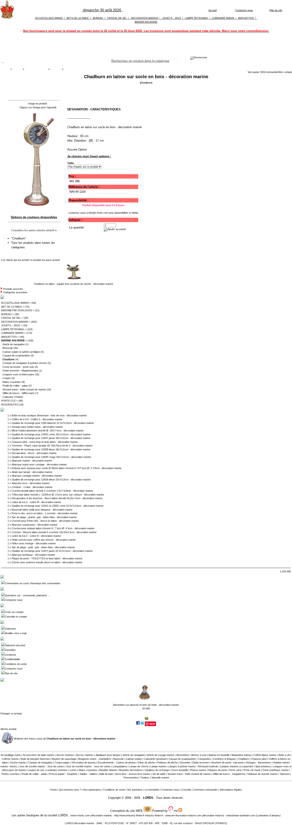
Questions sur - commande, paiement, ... (27, 595)
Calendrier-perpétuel (155, 759)
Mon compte (285, 72)
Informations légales (231, 789)
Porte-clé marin (252, 770)
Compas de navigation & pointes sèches (25, 363)
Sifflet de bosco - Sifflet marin (18, 393)
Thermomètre (130, 777)
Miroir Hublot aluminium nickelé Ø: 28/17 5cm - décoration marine (47, 430)
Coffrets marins (10, 759)
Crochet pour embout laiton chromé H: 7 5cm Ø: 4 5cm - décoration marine (53, 528)
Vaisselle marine (160, 777)
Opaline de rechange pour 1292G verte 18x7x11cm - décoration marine (51, 434)
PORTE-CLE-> (9, 400)
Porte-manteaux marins (276, 770)
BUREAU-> (7, 314)
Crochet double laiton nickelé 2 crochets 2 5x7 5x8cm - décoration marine (52, 490)
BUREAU (98, 18)
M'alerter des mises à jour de (64, 738)
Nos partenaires (92, 789)
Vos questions (135, 789)
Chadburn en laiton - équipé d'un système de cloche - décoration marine (73, 284)
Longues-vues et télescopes (18, 374)
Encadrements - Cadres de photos (117, 762)
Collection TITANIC (13, 397)
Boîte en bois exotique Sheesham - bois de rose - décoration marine (49, 415)
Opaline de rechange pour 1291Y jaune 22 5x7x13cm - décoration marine (52, 551)
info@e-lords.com (98, 212)
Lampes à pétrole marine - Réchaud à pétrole (193, 766)
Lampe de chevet (138, 766)
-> (14, 340)
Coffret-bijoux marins (264, 755)
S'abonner (10, 628)
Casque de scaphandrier (16, 355)
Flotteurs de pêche (167, 762)
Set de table (158, 774)
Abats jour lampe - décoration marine (32, 472)
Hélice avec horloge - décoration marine (34, 543)
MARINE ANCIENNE (146, 22)
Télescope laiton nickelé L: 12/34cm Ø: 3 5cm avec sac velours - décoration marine (58, 494)
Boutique (17, 69)
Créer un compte (14, 612)
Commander (271, 72)
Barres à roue (199, 755)
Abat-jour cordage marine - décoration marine (37, 475)
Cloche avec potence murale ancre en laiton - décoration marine (47, 562)
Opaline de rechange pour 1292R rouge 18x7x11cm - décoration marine (51, 457)
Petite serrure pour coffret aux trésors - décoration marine (44, 539)
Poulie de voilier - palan (15, 385)
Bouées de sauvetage (64, 759)
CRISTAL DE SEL (117, 18)
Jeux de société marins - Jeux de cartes (41, 766)
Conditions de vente (16, 664)
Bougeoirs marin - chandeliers (94, 759)
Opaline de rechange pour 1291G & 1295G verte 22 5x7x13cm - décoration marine (57, 505)
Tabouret (284, 774)
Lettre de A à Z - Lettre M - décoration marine (36, 502)
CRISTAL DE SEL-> (12, 318)
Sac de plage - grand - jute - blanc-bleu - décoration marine (44, 517)
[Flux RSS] (198, 57)
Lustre (73, 770)
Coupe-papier (62, 762)
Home (53, 789)
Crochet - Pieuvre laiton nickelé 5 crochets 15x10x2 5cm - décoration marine (54, 532)
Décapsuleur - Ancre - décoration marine (34, 453)
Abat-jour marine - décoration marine (32, 460)
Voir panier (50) (256, 72)
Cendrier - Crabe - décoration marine (32, 487)
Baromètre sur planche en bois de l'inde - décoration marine (146, 704)
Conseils (186, 789)
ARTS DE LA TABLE (77, 18)
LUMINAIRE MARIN (223, 18)
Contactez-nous (244, 10)
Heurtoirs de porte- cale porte (227, 762)
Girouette (185, 762)
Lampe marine (158, 766)
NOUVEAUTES (9, 404)
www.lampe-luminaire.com (240, 815)
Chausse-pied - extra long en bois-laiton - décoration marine (45, 442)
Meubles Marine (108, 770)
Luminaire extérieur (57, 770)
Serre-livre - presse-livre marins (132, 774)
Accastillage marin (11, 755)
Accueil (212, 10)
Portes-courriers (10, 774)
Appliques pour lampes (108, 755)
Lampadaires (120, 766)
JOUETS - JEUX (171, 18)
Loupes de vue (36, 770)
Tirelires (144, 777)
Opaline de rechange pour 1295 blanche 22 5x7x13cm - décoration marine (53, 423)
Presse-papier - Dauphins (63, 774)
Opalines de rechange (157, 770)
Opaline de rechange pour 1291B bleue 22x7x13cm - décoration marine (51, 479)
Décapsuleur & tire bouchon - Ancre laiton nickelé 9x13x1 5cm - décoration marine (57, 498)
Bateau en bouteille (219, 755)
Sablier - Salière (88, 774)
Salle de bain (106, 774)
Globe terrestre (200, 762)
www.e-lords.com (80, 815)
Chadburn (55, 69)
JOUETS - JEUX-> (11, 325)
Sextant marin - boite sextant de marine (24, 389)
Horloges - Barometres (258, 762)
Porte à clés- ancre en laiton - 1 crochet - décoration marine (45, 513)
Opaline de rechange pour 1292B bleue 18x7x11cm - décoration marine (51, 449)
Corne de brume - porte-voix (18, 367)
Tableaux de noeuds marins (262, 774)
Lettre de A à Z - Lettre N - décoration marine (36, 535)
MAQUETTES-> (10, 336)
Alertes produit (8, 729)
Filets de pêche (146, 762)
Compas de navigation (40, 762)
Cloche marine (18, 762)
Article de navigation (14, 344)
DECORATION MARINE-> (15, 321)
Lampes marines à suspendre (236, 766)
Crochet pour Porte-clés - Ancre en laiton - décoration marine (45, 520)
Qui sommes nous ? (70, 789)
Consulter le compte (16, 616)
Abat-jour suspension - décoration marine (34, 524)
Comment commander (205, 789)
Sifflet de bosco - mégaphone (229, 774)
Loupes (7, 378)
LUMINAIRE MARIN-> (13, 333)
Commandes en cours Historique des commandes (32, 583)
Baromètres (182, 755)
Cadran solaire (134, 759)
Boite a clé (284, 755)
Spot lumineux (263, 766)
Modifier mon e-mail (15, 633)
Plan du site (275, 10)
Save (152, 723)
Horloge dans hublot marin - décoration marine (37, 426)
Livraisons (10, 654)
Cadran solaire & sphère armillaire (21, 351)
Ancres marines (65, 755)
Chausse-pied (258, 759)
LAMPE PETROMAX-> (13, 329)
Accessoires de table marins (38, 755)
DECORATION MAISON (144, 18)
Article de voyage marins (160, 755)
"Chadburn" (19, 238)
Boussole (8, 348)
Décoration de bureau (84, 762)
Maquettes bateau (241, 755)
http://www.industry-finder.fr (129, 815)
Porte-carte (235, 770)
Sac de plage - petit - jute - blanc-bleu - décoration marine (43, 547)
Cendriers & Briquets (224, 759)
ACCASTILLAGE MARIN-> (16, 302)
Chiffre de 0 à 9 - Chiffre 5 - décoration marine (37, 419)
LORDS (148, 797)
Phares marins (198, 770)
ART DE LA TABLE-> (12, 306)
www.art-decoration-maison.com (183, 815)
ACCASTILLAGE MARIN (49, 18)
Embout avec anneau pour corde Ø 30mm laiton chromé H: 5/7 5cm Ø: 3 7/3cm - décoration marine (67, 468)
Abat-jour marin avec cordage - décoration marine (39, 464)
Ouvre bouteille (179, 770)
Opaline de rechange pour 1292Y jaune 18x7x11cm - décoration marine (51, 438)
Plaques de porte (217, 770)
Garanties (10, 650)
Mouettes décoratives (131, 770)
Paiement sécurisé (15, 645)
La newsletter (152, 789)
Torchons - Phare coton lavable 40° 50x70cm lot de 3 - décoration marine (52, 445)
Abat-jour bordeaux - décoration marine (33, 554)
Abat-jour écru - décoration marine (31, 483)
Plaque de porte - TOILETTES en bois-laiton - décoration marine (47, 558)
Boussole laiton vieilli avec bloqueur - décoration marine (42, 509)
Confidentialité (12, 659)
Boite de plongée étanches (35, 759)
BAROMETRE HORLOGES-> (17, 310)
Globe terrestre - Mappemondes (20, 370)
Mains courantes (12, 382)
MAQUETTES (246, 18)
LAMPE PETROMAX (196, 18)
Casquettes (204, 759)
